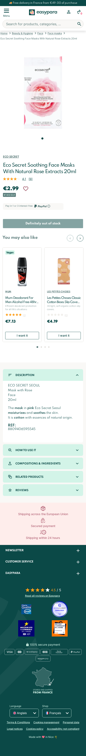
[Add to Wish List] (25, 189)
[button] (42, 144)
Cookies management (46, 722)
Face (40, 33)
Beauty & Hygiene (22, 33)
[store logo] (43, 17)
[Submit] (79, 24)
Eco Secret (11, 157)
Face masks (55, 33)
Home (4, 33)
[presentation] (70, 238)
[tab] (43, 550)
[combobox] (43, 24)
